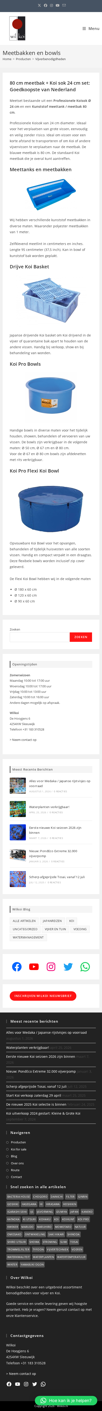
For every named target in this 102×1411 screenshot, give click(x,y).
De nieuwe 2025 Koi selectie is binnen (36, 1104)
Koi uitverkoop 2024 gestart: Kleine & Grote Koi (43, 1113)
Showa (34, 1242)
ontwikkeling (35, 1234)
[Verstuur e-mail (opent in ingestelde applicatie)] (63, 5)
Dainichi (57, 1196)
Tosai (74, 1242)
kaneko (87, 1211)
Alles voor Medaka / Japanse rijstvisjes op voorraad (46, 1032)
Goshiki (13, 1204)
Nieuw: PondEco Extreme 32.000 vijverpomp (41, 1071)
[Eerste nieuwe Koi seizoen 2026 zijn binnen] (18, 832)
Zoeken (15, 629)
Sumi (63, 1242)
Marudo (27, 1226)
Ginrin (82, 1196)
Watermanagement (28, 937)
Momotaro (63, 1226)
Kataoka (13, 1219)
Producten (18, 1142)
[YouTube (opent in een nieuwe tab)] (57, 5)
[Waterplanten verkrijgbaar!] (18, 809)
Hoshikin (69, 1204)
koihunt (68, 1219)
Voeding (80, 929)
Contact (16, 1177)
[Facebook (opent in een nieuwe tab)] (45, 5)
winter (12, 1264)
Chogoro (40, 1196)
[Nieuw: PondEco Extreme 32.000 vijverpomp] (18, 856)
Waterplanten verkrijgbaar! (49, 807)
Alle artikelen (24, 921)
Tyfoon (38, 1249)
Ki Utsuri (29, 1219)
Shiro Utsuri (16, 1242)
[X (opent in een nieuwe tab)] (39, 5)
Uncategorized (25, 929)
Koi (71, 921)
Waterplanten (43, 1257)
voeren (77, 1249)
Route (15, 1170)
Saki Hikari (56, 1234)
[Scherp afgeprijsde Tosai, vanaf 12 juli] (18, 879)
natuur (80, 1226)
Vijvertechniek (57, 1249)
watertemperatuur (71, 1257)
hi (41, 1204)
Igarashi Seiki (17, 1211)
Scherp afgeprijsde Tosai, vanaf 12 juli (57, 877)
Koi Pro (83, 1219)
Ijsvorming (45, 1211)
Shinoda (73, 1234)
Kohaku (45, 1219)
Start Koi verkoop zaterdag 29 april (33, 1095)
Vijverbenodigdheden (50, 59)
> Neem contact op (23, 740)
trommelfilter (18, 1249)
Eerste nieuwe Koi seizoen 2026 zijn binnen (40, 1056)
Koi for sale (18, 1149)
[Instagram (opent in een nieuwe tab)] (51, 5)
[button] (66, 1400)
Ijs (31, 1211)
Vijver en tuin (55, 929)
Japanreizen (52, 921)
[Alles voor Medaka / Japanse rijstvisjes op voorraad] (18, 786)
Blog (14, 1156)
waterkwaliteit (18, 1257)
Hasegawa (29, 1204)
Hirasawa (53, 1204)
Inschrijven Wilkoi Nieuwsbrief (43, 996)
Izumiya (61, 1211)
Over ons (17, 1163)
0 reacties (60, 791)
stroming (50, 1242)
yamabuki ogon (32, 1264)
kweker (12, 1226)
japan (74, 1211)
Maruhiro (44, 1226)
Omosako (14, 1234)
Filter (70, 1196)
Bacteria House (18, 1196)
